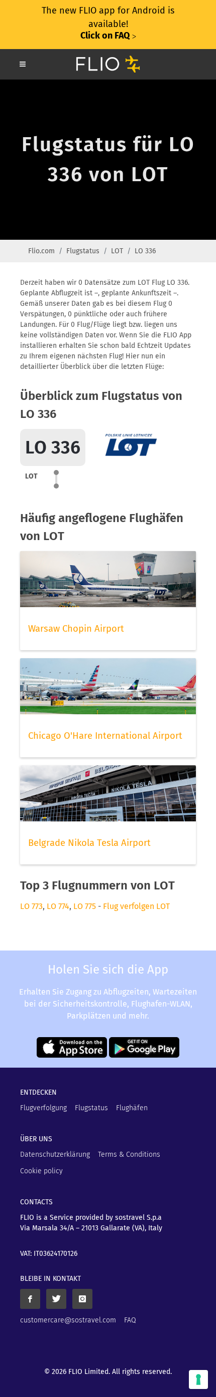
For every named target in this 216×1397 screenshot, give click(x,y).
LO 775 (84, 906)
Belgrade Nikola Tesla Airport (89, 842)
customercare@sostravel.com (68, 1320)
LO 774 (58, 906)
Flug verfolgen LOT (136, 906)
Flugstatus (82, 251)
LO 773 (31, 906)
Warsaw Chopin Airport (76, 628)
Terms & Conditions (129, 1154)
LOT (117, 251)
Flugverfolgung (43, 1108)
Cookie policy (41, 1171)
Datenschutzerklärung (55, 1154)
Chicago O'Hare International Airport (105, 735)
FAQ (130, 1320)
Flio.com (41, 251)
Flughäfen (132, 1108)
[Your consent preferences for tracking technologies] (198, 1379)
